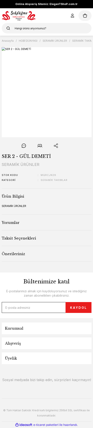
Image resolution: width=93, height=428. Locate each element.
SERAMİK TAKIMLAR (54, 180)
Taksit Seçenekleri (19, 238)
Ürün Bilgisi (13, 196)
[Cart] (85, 15)
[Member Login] (72, 15)
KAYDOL (78, 307)
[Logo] (19, 15)
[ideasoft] (23, 425)
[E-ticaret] (46, 425)
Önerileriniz (13, 254)
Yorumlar (10, 222)
